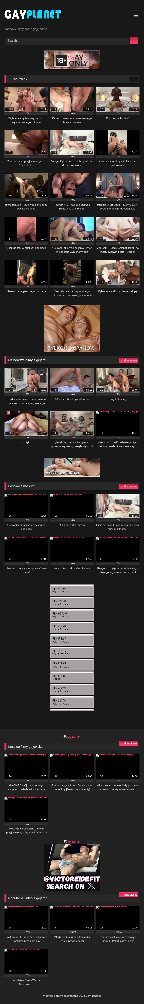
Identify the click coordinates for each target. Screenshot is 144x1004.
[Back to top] (132, 992)
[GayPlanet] (72, 15)
